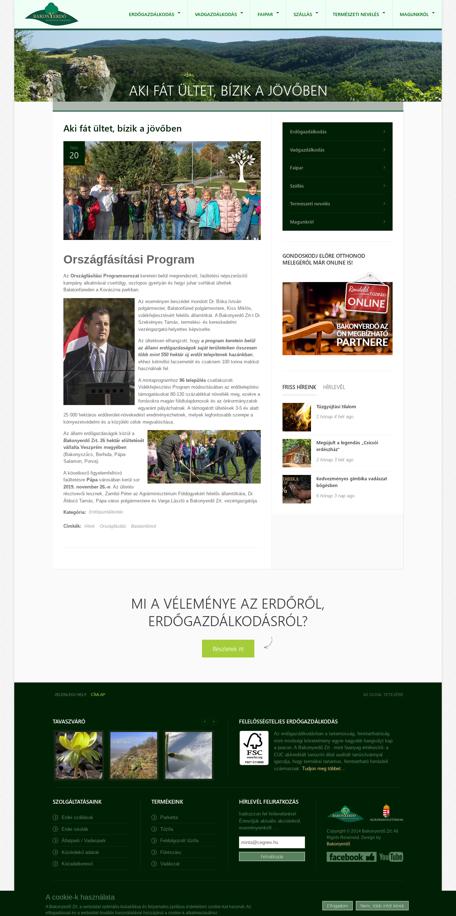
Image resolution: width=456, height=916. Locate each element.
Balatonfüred (143, 526)
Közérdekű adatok (80, 852)
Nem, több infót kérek (382, 905)
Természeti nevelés (352, 20)
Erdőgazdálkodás (148, 20)
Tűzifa (166, 829)
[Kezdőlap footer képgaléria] (79, 779)
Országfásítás (113, 526)
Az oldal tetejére (383, 694)
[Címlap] (51, 14)
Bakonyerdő (338, 843)
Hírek (89, 526)
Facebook (352, 857)
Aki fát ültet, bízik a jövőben (122, 128)
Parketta (169, 817)
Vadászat (170, 863)
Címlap (98, 694)
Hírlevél (334, 386)
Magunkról (411, 20)
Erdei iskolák (75, 829)
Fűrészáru (170, 852)
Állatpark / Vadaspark (84, 840)
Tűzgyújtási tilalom (336, 406)
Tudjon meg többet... (323, 768)
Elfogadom (337, 905)
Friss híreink (299, 386)
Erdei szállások (77, 817)
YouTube (390, 857)
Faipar (261, 20)
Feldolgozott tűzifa (179, 840)
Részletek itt (228, 648)
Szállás (299, 20)
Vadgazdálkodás (212, 20)
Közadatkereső (77, 863)
